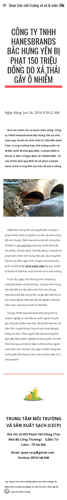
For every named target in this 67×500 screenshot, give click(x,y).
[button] (4, 5)
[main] (33, 57)
